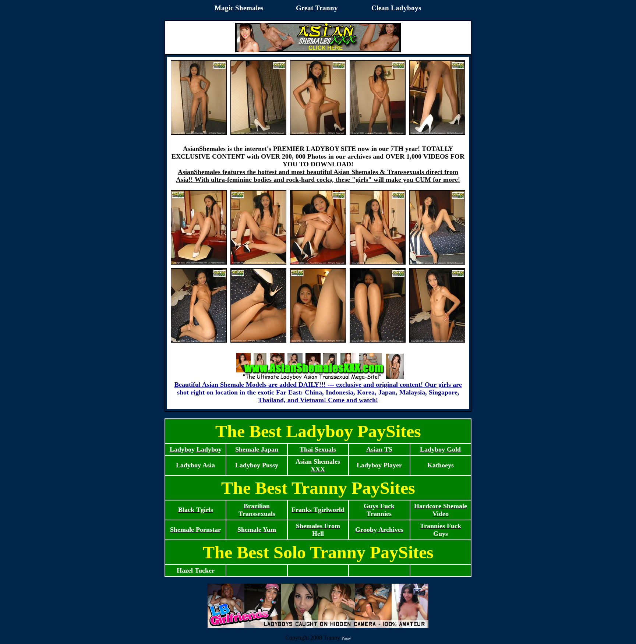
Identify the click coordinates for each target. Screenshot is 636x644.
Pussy (346, 638)
